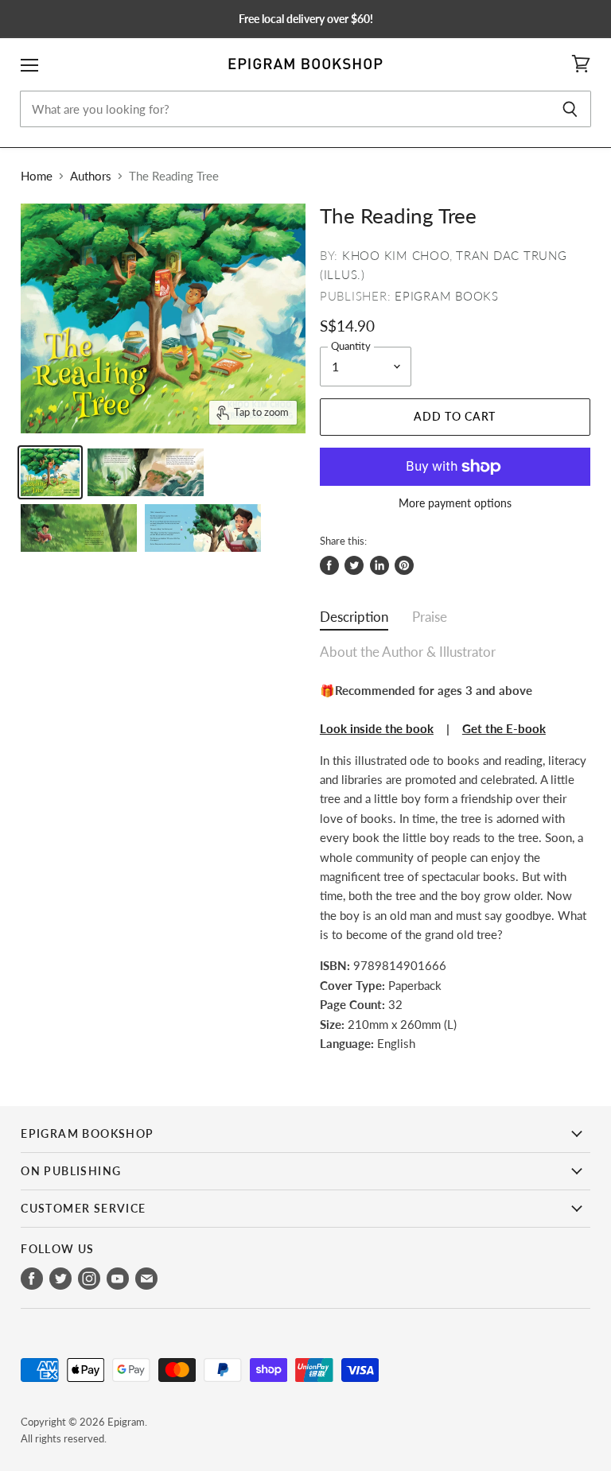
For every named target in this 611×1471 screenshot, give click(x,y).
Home (37, 176)
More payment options (455, 503)
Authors (90, 176)
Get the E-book (504, 728)
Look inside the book (377, 728)
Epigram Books (447, 296)
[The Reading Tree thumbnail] (50, 472)
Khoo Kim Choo (395, 255)
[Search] (570, 109)
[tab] (354, 621)
